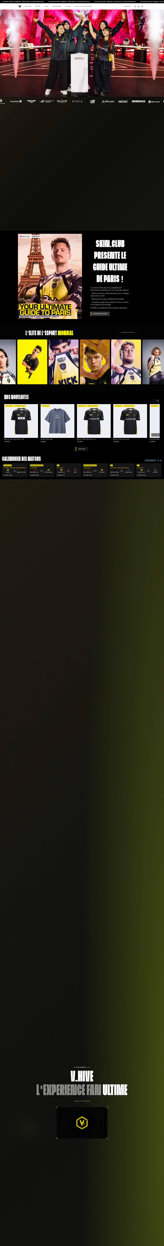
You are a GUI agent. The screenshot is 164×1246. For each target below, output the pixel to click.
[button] (135, 6)
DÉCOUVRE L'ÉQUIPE (127, 332)
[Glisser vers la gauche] (153, 400)
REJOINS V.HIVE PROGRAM (82, 1101)
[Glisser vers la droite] (157, 400)
